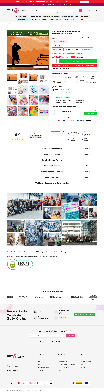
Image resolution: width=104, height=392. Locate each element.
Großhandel (84, 364)
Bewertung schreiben (36, 137)
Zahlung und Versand (63, 361)
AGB (59, 358)
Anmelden (71, 335)
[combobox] (57, 10)
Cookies (59, 370)
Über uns (83, 358)
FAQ (39, 364)
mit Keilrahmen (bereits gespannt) (79, 49)
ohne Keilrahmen (57, 49)
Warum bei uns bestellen (43, 367)
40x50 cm (59, 41)
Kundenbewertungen (86, 361)
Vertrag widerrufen (42, 370)
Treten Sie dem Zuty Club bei (84, 314)
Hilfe (39, 361)
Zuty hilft (83, 367)
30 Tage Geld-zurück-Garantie (45, 358)
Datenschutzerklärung (63, 367)
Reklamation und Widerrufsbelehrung (67, 364)
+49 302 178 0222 (15, 365)
